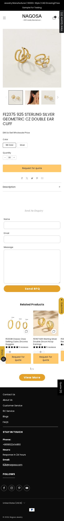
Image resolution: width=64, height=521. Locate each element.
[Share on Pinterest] (37, 178)
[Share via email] (42, 178)
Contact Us (9, 394)
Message (8, 247)
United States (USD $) (12, 503)
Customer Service (12, 405)
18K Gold (9, 145)
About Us (7, 400)
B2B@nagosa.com (12, 464)
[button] (12, 347)
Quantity (7, 152)
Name (7, 219)
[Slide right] (57, 97)
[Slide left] (7, 97)
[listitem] (32, 5)
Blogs (5, 416)
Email (6, 233)
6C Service (8, 411)
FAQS (5, 422)
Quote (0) (60, 387)
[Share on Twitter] (32, 178)
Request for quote (32, 168)
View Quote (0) (61, 21)
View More (32, 377)
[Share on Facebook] (21, 178)
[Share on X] (27, 178)
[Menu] (4, 17)
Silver (22, 145)
